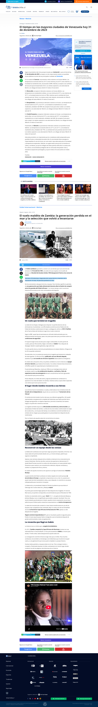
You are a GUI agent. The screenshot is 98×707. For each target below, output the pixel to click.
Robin (23, 33)
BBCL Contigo (62, 11)
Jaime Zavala (28, 222)
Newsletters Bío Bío (51, 1)
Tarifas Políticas (10, 698)
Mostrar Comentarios (46, 166)
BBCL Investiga (54, 11)
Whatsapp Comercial (59, 698)
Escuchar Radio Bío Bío (83, 1)
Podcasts (8, 11)
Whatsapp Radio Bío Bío (85, 698)
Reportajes (9, 688)
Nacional (14, 11)
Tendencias (41, 11)
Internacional (21, 11)
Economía (29, 11)
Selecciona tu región (13, 1)
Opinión (47, 11)
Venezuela (59, 76)
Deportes (35, 11)
